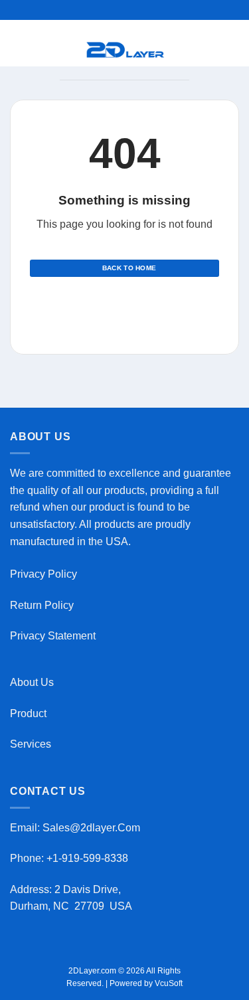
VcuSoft (169, 983)
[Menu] (68, 49)
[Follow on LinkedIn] (148, 306)
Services (30, 744)
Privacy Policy (43, 574)
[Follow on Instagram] (116, 306)
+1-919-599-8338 (88, 858)
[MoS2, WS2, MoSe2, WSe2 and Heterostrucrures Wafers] (126, 49)
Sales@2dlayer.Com (91, 827)
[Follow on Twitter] (132, 306)
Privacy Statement (53, 635)
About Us (32, 682)
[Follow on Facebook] (100, 306)
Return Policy (42, 605)
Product (28, 713)
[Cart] (182, 49)
